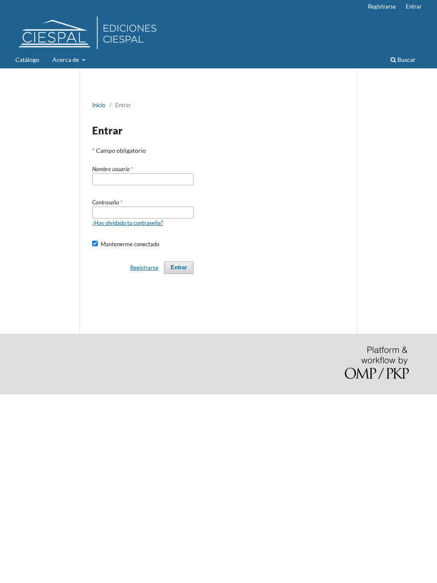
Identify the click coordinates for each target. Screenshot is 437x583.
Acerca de (66, 59)
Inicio (98, 105)
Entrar (414, 6)
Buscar (406, 59)
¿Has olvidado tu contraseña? (127, 222)
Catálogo (27, 59)
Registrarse (382, 6)
